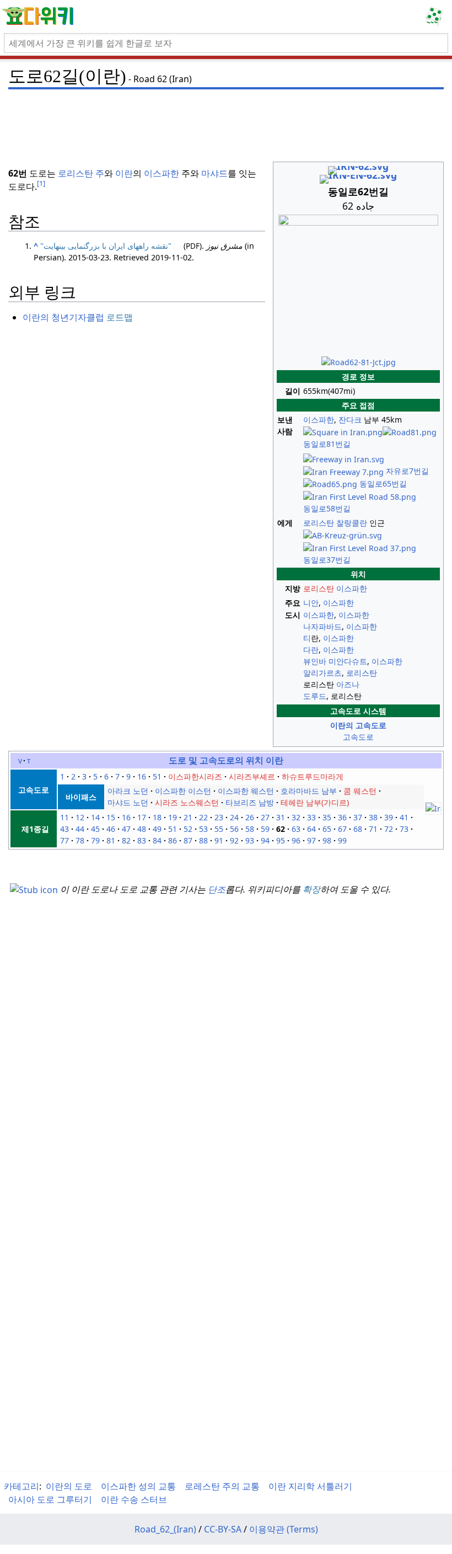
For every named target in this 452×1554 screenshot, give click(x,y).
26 (249, 817)
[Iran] (433, 808)
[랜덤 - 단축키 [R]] (437, 16)
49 (157, 829)
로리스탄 (318, 522)
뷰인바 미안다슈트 (335, 661)
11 (64, 817)
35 (326, 817)
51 (157, 776)
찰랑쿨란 (351, 522)
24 (234, 817)
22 (203, 817)
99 (342, 840)
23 (218, 817)
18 (157, 817)
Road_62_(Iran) (165, 1529)
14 (95, 817)
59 (265, 829)
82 (126, 840)
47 (126, 829)
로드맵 (119, 317)
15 (110, 817)
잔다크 (350, 419)
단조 (216, 889)
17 (141, 817)
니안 (311, 602)
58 (249, 829)
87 (188, 840)
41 (404, 817)
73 (404, 829)
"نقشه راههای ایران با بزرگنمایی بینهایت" (105, 246)
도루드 (314, 696)
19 (172, 817)
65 (326, 829)
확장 (311, 889)
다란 (311, 649)
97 (311, 840)
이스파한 (318, 419)
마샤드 (214, 173)
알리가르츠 (322, 672)
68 (357, 829)
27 (265, 817)
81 (110, 840)
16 (141, 776)
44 (80, 829)
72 (388, 829)
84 (157, 840)
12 (80, 817)
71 (373, 829)
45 (95, 829)
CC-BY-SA (222, 1529)
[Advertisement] (226, 118)
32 (296, 817)
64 (311, 829)
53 (203, 829)
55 (218, 829)
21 (188, 817)
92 (234, 840)
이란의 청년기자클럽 (63, 317)
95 (280, 840)
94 (265, 840)
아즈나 (347, 684)
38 (373, 817)
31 (280, 817)
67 (342, 829)
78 (80, 840)
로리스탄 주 (81, 173)
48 (141, 829)
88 (203, 840)
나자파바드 (322, 626)
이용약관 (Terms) (283, 1529)
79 (95, 840)
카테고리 (21, 1486)
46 (110, 829)
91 (218, 840)
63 (296, 829)
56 (234, 829)
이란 (124, 173)
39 (388, 817)
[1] (41, 183)
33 (311, 817)
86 (172, 840)
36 (342, 817)
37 (357, 817)
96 (296, 840)
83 (141, 840)
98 (326, 840)
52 (188, 829)
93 (249, 840)
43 (64, 829)
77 (64, 840)
